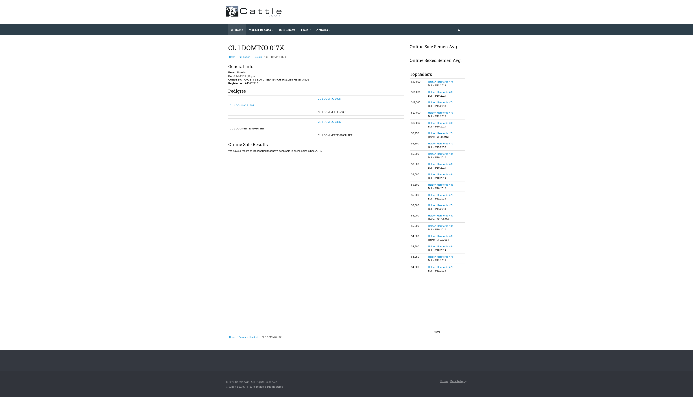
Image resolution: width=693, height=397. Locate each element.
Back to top (457, 381)
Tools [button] (305, 30)
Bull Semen (287, 30)
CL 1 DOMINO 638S (329, 121)
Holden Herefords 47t (440, 81)
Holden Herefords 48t (440, 92)
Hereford (258, 57)
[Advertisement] (401, 12)
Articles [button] (322, 30)
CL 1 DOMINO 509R (329, 98)
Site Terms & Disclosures (266, 386)
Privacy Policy (235, 386)
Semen (242, 337)
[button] (459, 29)
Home (238, 30)
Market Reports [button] (260, 30)
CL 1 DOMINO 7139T (242, 105)
